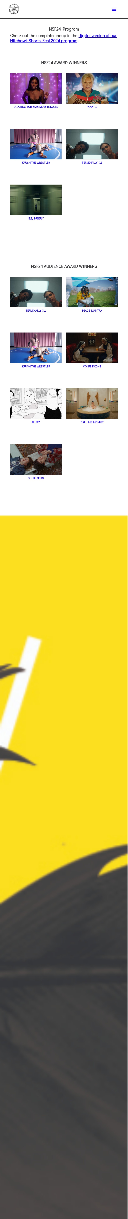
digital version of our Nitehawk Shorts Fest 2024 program (63, 38)
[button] (114, 9)
